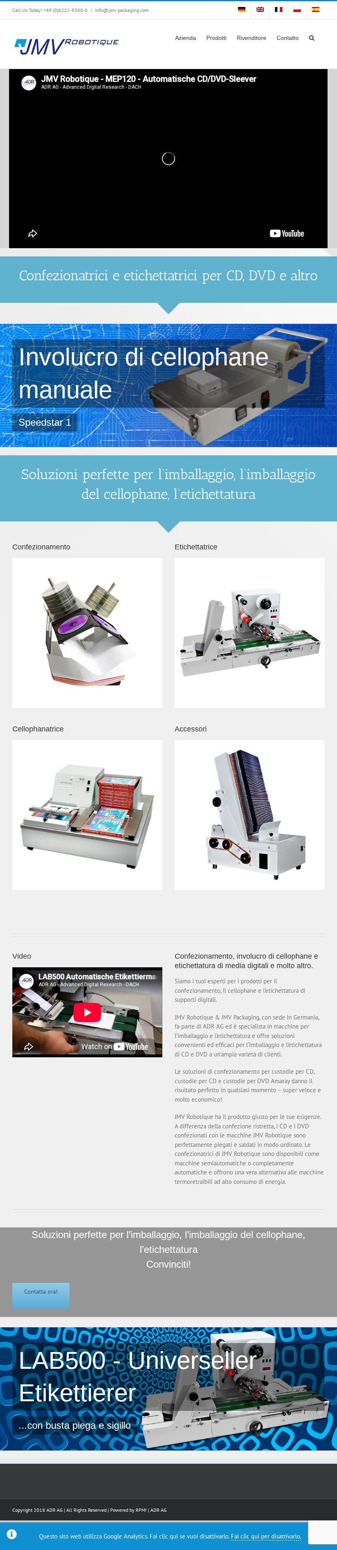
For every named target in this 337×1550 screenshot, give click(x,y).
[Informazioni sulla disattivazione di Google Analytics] (12, 1536)
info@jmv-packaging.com (122, 10)
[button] (311, 37)
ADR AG (158, 1510)
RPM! (141, 1510)
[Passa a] (242, 10)
